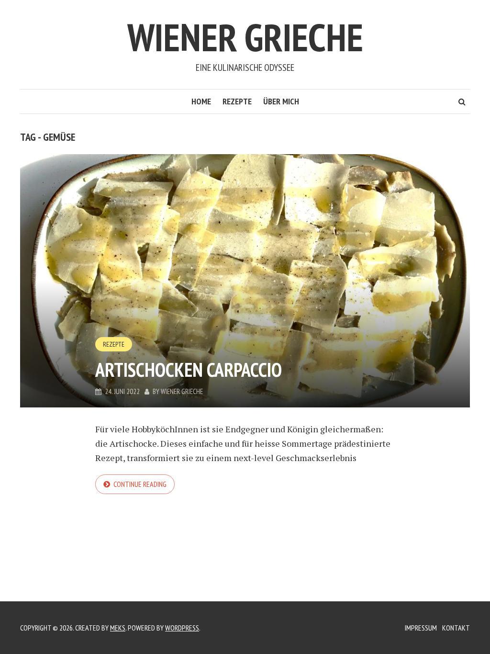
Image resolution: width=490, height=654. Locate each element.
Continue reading (140, 484)
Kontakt (456, 627)
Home (201, 101)
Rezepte (237, 101)
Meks (117, 627)
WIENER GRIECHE (245, 37)
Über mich (281, 101)
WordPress (182, 627)
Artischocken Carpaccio (188, 369)
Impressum (421, 627)
